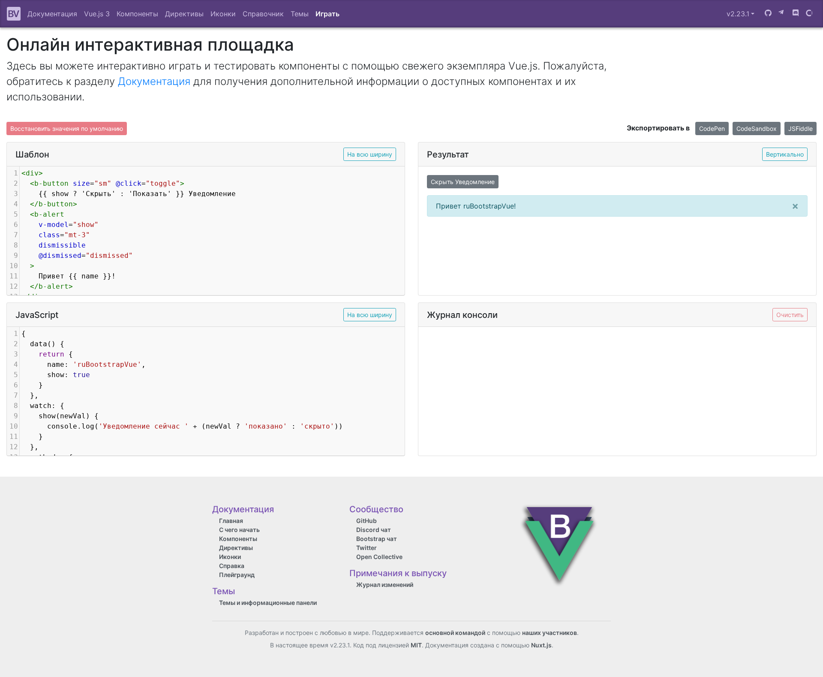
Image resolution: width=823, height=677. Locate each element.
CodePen (712, 128)
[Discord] (795, 13)
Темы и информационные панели (268, 602)
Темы (300, 13)
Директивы (184, 13)
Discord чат (373, 529)
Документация (52, 13)
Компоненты (137, 13)
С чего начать (239, 529)
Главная (231, 520)
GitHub (366, 520)
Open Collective (379, 556)
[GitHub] (768, 13)
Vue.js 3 (97, 13)
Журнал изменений (384, 584)
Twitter (366, 547)
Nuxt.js (541, 645)
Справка (231, 565)
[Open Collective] (809, 13)
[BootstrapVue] (14, 14)
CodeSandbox (756, 128)
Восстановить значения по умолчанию (66, 128)
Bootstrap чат (376, 538)
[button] (740, 13)
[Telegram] (782, 13)
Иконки (223, 13)
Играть (327, 13)
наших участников (549, 632)
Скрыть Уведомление (463, 181)
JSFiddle (800, 128)
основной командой (455, 632)
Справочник (263, 13)
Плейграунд (237, 574)
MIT (416, 645)
